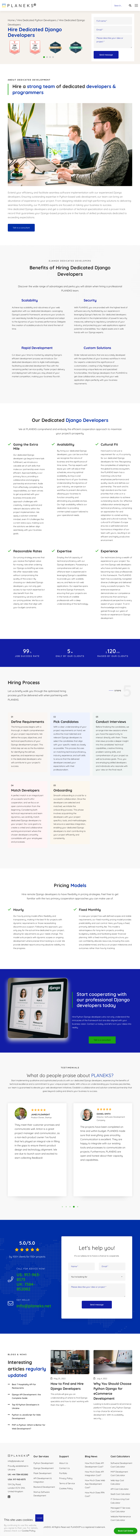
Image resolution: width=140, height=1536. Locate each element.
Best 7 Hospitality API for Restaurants (24, 1386)
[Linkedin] (9, 1497)
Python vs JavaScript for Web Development (26, 1416)
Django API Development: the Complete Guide (26, 1396)
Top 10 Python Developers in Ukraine (25, 1406)
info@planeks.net (16, 1461)
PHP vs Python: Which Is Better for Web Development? (28, 1427)
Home (11, 20)
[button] (62, 1206)
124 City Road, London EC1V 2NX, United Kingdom (16, 1488)
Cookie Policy (28, 1530)
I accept (39, 1518)
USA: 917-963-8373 (17, 1479)
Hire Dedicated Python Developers (36, 20)
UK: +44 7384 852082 (18, 1474)
